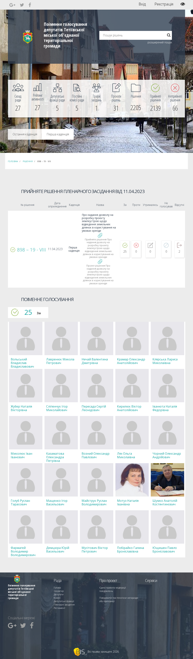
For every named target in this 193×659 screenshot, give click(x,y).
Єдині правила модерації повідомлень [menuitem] (112, 589)
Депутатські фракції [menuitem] (64, 601)
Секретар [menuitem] (59, 591)
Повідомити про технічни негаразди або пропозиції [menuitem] (118, 599)
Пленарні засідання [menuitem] (64, 604)
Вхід (142, 4)
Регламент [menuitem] (59, 608)
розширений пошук (160, 42)
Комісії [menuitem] (57, 597)
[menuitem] (18, 98)
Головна (13, 161)
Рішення (28, 161)
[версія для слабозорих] (182, 4)
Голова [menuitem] (57, 587)
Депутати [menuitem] (59, 594)
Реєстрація (164, 4)
